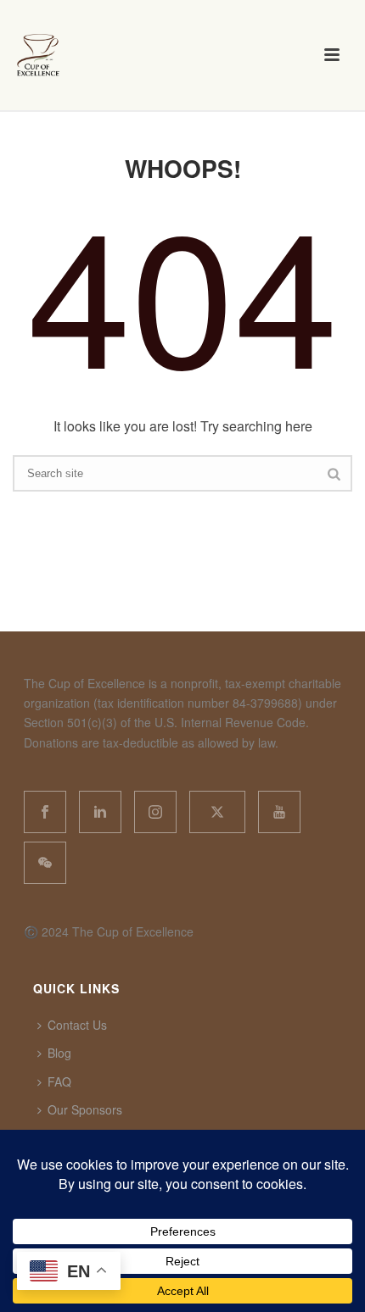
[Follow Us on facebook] (45, 812)
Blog (59, 1052)
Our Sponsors (85, 1109)
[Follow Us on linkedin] (100, 812)
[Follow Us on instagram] (155, 812)
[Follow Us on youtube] (279, 812)
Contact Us (77, 1024)
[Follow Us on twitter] (217, 812)
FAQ (59, 1081)
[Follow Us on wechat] (45, 863)
